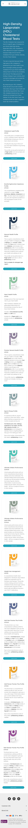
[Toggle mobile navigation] (2, 3)
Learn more (14, 158)
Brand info (5, 810)
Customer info (6, 806)
